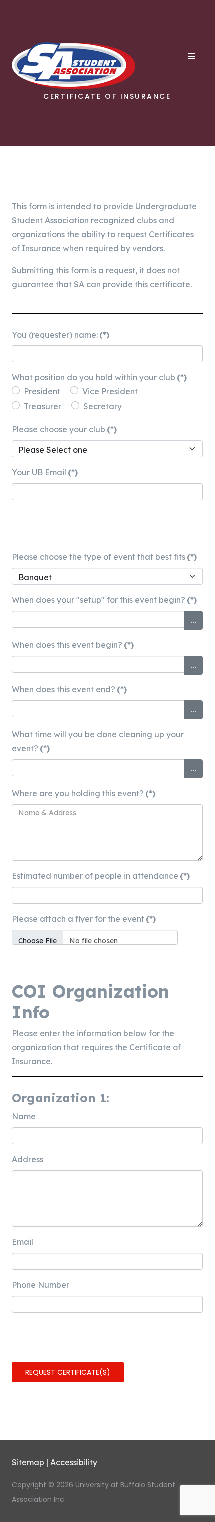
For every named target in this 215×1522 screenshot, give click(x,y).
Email (23, 1242)
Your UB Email (45, 472)
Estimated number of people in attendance (101, 876)
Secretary (103, 406)
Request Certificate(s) (68, 1372)
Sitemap (28, 1462)
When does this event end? (69, 689)
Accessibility (74, 1462)
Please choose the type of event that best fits (104, 557)
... (193, 620)
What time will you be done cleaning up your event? (98, 741)
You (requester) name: (61, 334)
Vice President (110, 391)
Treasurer (43, 406)
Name (24, 1116)
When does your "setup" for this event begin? (104, 600)
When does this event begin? (73, 645)
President (42, 391)
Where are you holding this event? (84, 793)
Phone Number (41, 1285)
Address (28, 1159)
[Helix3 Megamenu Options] (192, 56)
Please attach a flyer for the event (84, 919)
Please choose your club (64, 429)
